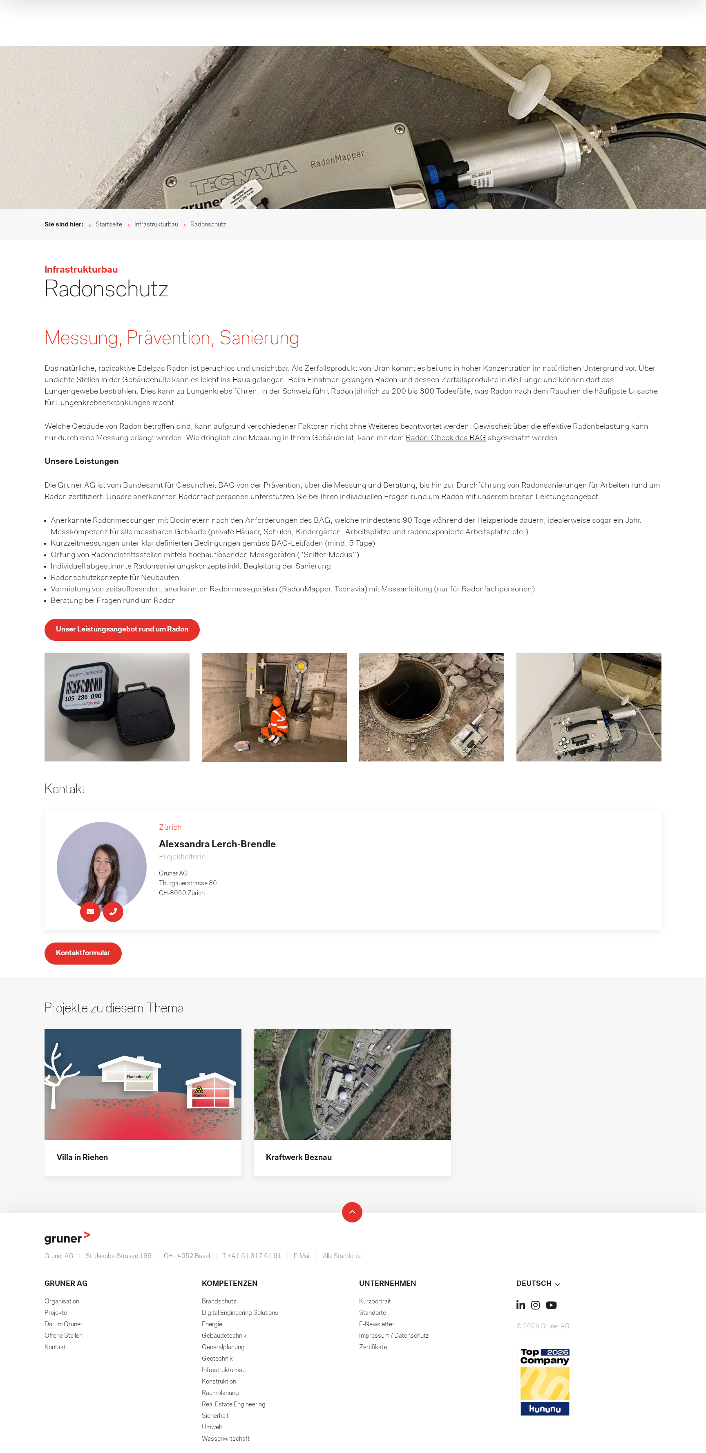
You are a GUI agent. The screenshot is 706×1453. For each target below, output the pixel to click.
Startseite (109, 225)
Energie (212, 1325)
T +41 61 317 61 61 (252, 1256)
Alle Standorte (342, 1256)
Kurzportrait (375, 1302)
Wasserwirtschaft (226, 1439)
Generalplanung (223, 1347)
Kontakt (55, 1347)
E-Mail (302, 1256)
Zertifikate (373, 1347)
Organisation (62, 1302)
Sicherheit (215, 1416)
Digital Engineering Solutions (240, 1313)
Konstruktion (219, 1382)
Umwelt (212, 1428)
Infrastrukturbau (156, 225)
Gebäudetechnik (224, 1336)
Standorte (372, 1313)
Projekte (56, 1313)
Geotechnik (217, 1359)
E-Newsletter (376, 1325)
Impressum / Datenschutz (394, 1336)
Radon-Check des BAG (446, 438)
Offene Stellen (64, 1336)
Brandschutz (219, 1302)
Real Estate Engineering (234, 1405)
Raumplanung (220, 1393)
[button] (588, 1284)
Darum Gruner (64, 1325)
